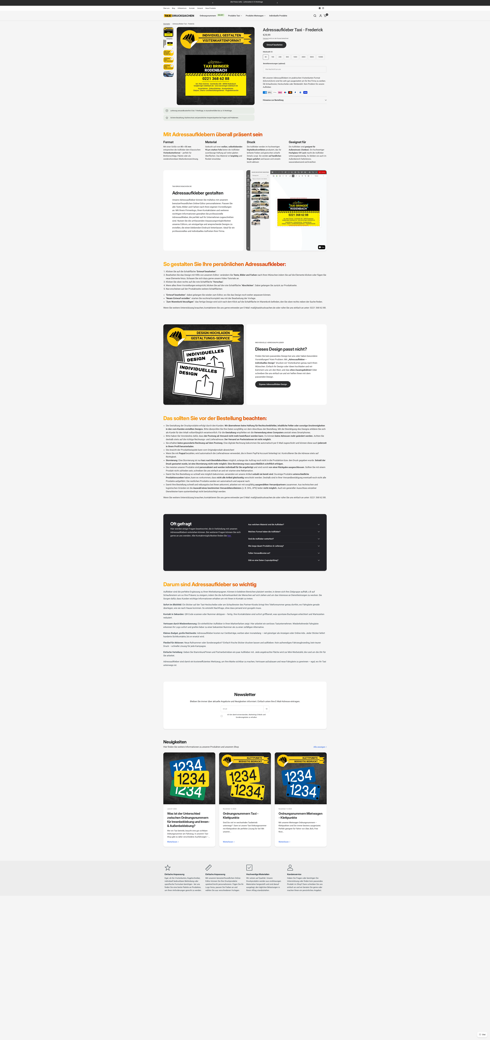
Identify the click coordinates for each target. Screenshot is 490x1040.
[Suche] (314, 16)
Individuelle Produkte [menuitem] (278, 16)
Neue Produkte (210, 8)
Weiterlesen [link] (172, 842)
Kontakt (192, 8)
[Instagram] (323, 8)
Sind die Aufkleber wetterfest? (261, 539)
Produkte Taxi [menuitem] (234, 16)
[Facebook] (319, 8)
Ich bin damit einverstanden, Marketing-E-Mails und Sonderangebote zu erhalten (246, 716)
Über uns (166, 8)
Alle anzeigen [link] (319, 747)
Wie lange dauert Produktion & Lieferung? (266, 546)
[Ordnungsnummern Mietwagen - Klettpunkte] (301, 778)
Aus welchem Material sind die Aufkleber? (266, 524)
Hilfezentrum (182, 8)
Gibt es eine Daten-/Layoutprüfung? (263, 560)
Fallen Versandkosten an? (259, 553)
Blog (173, 8)
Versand (200, 8)
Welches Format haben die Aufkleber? (264, 532)
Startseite (166, 24)
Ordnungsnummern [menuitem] (208, 16)
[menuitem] (167, 8)
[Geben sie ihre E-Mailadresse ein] (266, 709)
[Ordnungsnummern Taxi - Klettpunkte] (245, 778)
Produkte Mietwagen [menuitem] (255, 16)
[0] (324, 16)
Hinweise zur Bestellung (273, 100)
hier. (229, 535)
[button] (273, 384)
